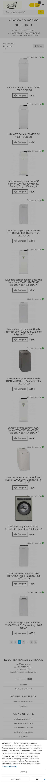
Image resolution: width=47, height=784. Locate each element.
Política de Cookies (9, 766)
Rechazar (15, 779)
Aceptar (23, 772)
